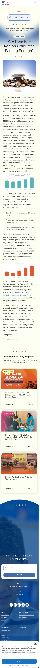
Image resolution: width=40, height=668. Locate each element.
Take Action (22, 627)
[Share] (28, 17)
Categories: (8, 335)
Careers (3, 620)
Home (7, 29)
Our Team (4, 617)
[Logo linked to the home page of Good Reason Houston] (5, 3)
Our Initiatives (5, 615)
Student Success (19, 36)
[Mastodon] (16, 17)
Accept (19, 661)
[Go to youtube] (27, 605)
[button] (36, 643)
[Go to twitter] (23, 605)
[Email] (22, 17)
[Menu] (35, 3)
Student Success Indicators (26, 615)
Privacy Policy (24, 665)
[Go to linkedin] (19, 605)
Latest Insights (14, 29)
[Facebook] (10, 17)
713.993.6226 (19, 594)
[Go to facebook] (11, 605)
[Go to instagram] (15, 605)
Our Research (23, 617)
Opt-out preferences (14, 665)
